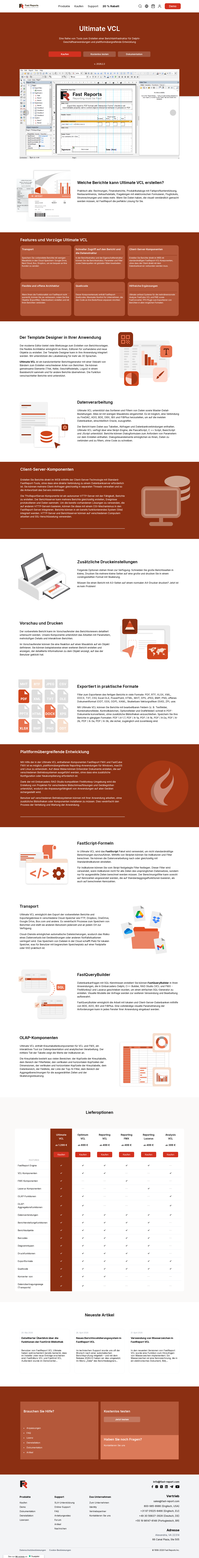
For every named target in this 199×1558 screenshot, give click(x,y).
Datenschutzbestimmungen (33, 1550)
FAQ (29, 1433)
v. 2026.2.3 (99, 64)
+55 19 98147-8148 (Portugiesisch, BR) (157, 1520)
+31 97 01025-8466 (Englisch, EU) (159, 1511)
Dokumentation (134, 54)
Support (93, 6)
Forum (57, 1520)
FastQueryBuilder (158, 982)
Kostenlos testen (100, 54)
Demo (172, 6)
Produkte (64, 6)
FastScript (112, 851)
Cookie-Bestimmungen (60, 1550)
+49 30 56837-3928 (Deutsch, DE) (159, 1515)
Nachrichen (60, 1528)
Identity (93, 1507)
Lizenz (30, 1437)
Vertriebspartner (97, 1511)
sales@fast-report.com (166, 1501)
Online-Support (62, 1507)
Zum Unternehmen (99, 1502)
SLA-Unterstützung (64, 1502)
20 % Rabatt (111, 6)
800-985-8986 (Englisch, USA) (161, 1506)
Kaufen (78, 6)
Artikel (30, 1452)
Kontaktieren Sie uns (114, 1445)
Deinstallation (33, 1442)
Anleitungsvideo (62, 1515)
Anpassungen (34, 1428)
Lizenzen (24, 1520)
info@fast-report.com (166, 1481)
